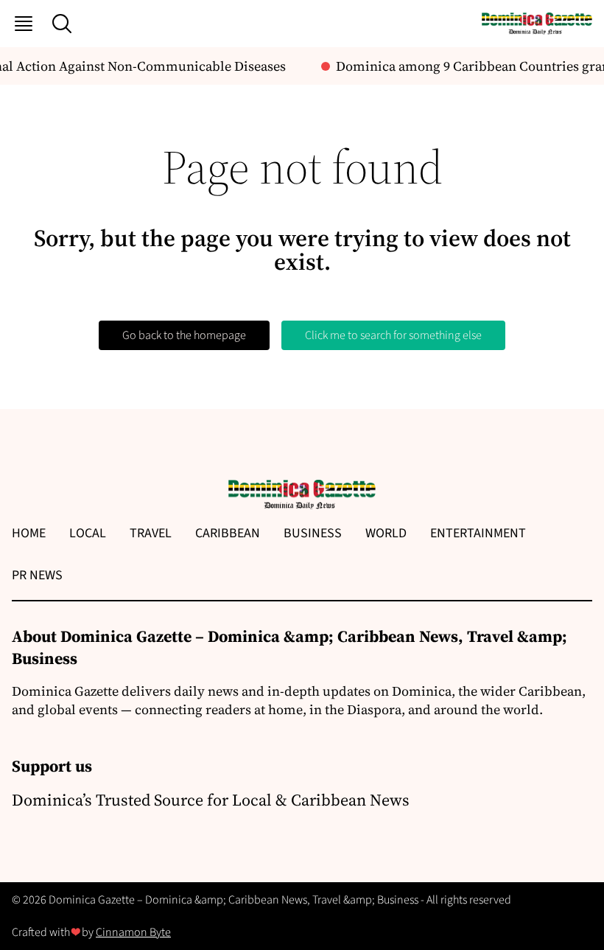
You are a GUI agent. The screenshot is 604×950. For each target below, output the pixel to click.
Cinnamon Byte (133, 932)
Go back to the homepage (184, 335)
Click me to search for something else (393, 335)
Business (313, 533)
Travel (151, 533)
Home (29, 533)
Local (87, 533)
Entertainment (478, 533)
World (386, 533)
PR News (37, 575)
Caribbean (227, 533)
